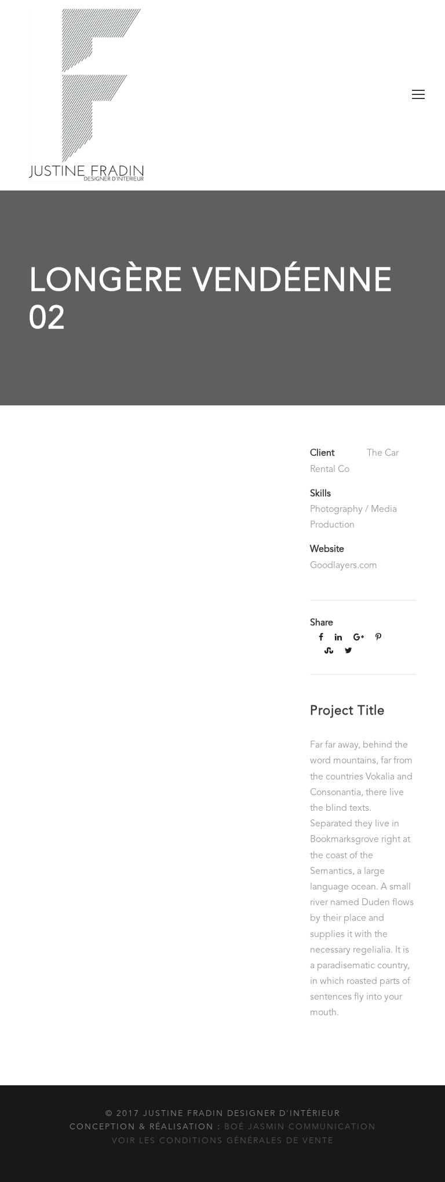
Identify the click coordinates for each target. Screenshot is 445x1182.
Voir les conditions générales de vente (223, 1141)
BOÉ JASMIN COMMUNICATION (300, 1127)
